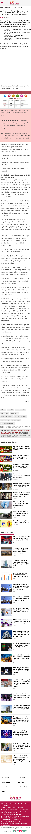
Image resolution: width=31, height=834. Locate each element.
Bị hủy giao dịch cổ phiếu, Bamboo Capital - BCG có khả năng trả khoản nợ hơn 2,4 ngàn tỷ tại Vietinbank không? (21, 720)
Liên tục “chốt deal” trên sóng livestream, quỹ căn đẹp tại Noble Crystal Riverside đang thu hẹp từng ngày (21, 759)
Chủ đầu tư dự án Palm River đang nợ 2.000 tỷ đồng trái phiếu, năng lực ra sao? (21, 695)
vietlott (3, 410)
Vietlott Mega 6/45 (20, 410)
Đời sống (16, 11)
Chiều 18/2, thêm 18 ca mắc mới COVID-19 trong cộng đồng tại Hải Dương (21, 513)
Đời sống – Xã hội (6, 7)
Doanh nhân (20, 782)
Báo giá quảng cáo (5, 825)
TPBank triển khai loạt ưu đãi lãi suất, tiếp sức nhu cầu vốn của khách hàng (21, 621)
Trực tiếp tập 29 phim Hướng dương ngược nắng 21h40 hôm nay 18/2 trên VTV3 (21, 485)
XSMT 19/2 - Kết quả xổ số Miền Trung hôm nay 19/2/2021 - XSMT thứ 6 (21, 457)
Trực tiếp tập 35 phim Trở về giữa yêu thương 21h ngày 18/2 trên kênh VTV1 (21, 494)
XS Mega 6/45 (5, 420)
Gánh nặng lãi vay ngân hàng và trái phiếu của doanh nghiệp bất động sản (21, 574)
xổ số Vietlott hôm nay (7, 416)
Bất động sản (21, 777)
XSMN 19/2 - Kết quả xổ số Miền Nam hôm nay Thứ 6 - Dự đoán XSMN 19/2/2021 (21, 466)
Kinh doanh (5, 777)
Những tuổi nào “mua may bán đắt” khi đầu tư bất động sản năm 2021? (21, 475)
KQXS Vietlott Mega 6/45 (8, 423)
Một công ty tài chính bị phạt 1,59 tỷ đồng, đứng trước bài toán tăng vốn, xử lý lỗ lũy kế (21, 610)
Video (3, 791)
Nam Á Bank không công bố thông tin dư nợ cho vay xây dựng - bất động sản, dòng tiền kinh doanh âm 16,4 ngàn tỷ (21, 683)
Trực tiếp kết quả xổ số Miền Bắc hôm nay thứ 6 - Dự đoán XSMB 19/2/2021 (21, 448)
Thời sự (4, 772)
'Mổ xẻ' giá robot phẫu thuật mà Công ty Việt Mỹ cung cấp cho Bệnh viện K (21, 645)
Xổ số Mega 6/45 (16, 420)
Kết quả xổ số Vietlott (21, 416)
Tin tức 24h (3, 11)
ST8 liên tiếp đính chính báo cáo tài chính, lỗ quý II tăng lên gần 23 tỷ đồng (21, 598)
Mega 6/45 (10, 410)
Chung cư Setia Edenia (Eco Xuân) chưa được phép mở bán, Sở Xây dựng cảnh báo (21, 707)
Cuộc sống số (6, 787)
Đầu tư (19, 772)
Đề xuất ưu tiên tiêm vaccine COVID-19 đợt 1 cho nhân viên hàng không (21, 503)
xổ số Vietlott (5, 413)
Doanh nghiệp (6, 782)
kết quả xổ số (14, 413)
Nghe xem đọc (18, 7)
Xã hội (10, 11)
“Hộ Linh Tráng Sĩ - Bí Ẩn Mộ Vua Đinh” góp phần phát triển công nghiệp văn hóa (21, 538)
